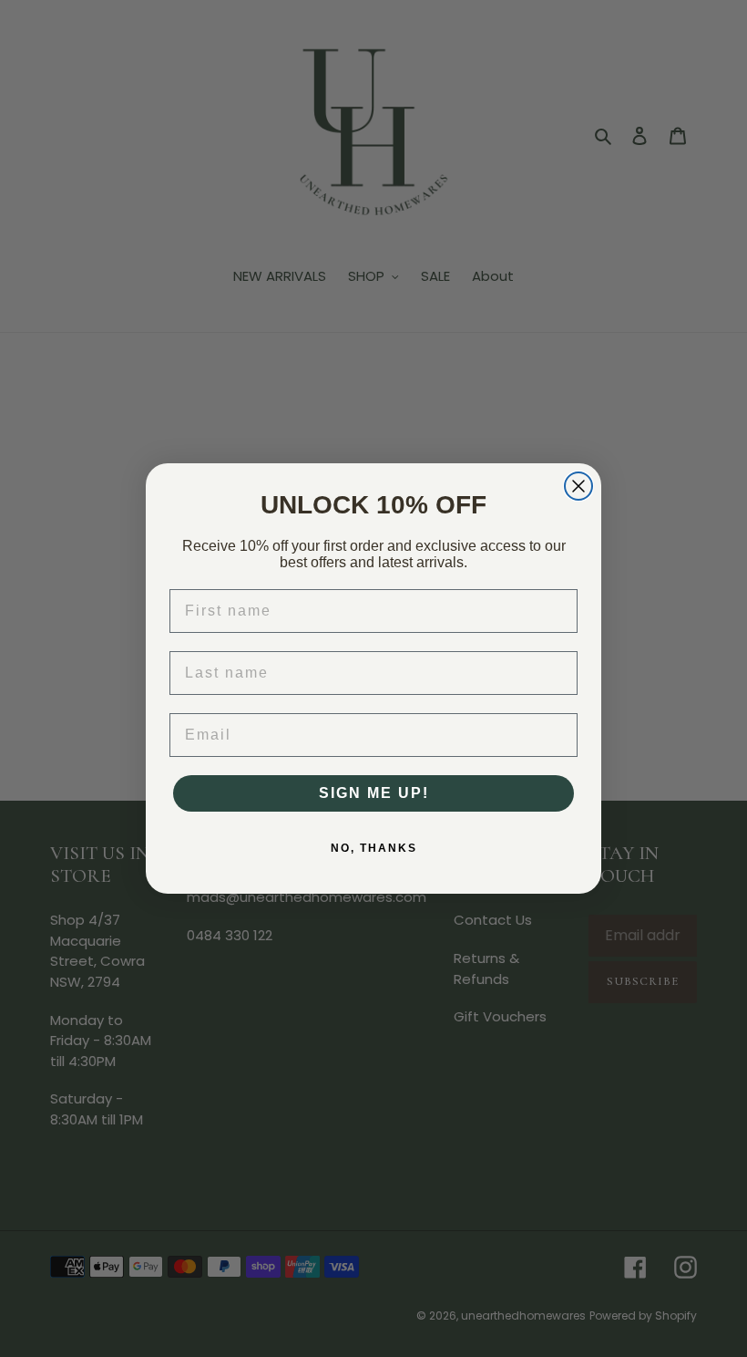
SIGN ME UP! (374, 793)
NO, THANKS (374, 848)
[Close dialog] (578, 486)
